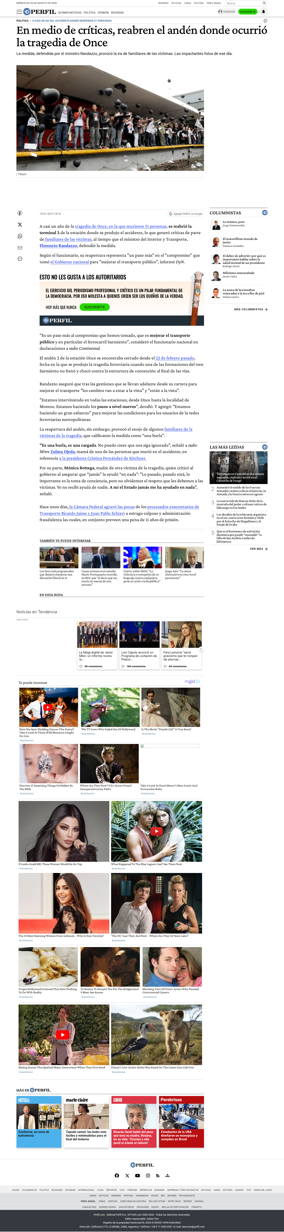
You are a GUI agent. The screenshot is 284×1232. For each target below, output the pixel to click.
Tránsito (196, 1207)
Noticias (176, 3)
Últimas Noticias (70, 12)
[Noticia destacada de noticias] (38, 1101)
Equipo (155, 1207)
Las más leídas (227, 447)
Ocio (122, 1190)
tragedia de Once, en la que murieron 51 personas (121, 226)
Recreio (188, 1201)
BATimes (172, 1195)
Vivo (248, 1190)
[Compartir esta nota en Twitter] (19, 224)
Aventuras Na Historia (133, 1201)
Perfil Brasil (214, 3)
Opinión (103, 12)
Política (89, 12)
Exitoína (199, 3)
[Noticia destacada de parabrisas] (181, 1101)
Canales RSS (89, 1207)
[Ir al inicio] (39, 11)
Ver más (256, 548)
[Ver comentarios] (265, 22)
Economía (57, 1190)
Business (163, 3)
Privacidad (143, 1207)
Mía (163, 1195)
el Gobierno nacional (69, 261)
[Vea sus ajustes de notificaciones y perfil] (263, 11)
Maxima (199, 1201)
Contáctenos (126, 1207)
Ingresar (229, 11)
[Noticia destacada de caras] (133, 1101)
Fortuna (128, 1195)
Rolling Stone (157, 1201)
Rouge (154, 1195)
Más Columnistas (248, 309)
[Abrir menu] (19, 12)
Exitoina (227, 1190)
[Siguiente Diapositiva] (200, 648)
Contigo (112, 1201)
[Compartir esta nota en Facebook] (19, 212)
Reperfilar (146, 1190)
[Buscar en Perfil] (264, 3)
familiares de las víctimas (67, 239)
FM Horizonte (187, 1195)
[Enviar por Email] (19, 247)
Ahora (15, 1190)
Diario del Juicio (263, 1190)
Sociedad (117, 12)
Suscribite (248, 11)
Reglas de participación (175, 1207)
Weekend (116, 1195)
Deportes (111, 1190)
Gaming (239, 1190)
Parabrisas (142, 1195)
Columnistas (225, 212)
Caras (187, 3)
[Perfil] (40, 1090)
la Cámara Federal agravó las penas (101, 506)
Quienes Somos (107, 1207)
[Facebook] (117, 1175)
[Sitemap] (167, 1176)
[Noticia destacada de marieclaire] (86, 1101)
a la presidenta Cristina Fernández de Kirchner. (102, 458)
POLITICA (22, 20)
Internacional (86, 1190)
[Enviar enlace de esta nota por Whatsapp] (19, 236)
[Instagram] (148, 1176)
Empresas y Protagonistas (182, 1190)
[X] (127, 1176)
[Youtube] (137, 1176)
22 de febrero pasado (174, 357)
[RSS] (157, 1176)
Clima (100, 1190)
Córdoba (132, 1190)
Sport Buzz (174, 1201)
